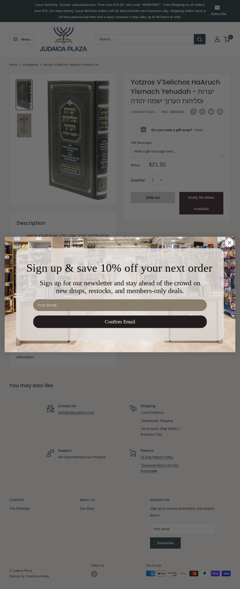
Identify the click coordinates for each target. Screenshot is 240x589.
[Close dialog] (229, 243)
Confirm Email (120, 322)
